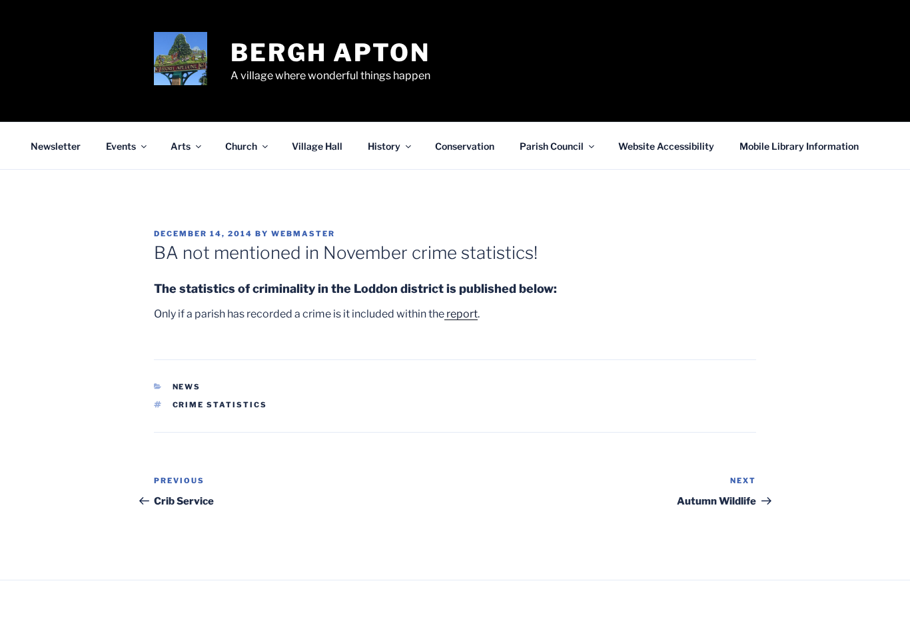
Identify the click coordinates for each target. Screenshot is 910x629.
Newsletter (56, 146)
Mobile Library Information (799, 146)
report (461, 314)
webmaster (303, 233)
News (187, 386)
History (384, 146)
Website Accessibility (666, 146)
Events (121, 146)
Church (241, 146)
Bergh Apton (330, 52)
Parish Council (552, 146)
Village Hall (317, 146)
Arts (181, 146)
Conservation (464, 146)
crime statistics (220, 404)
